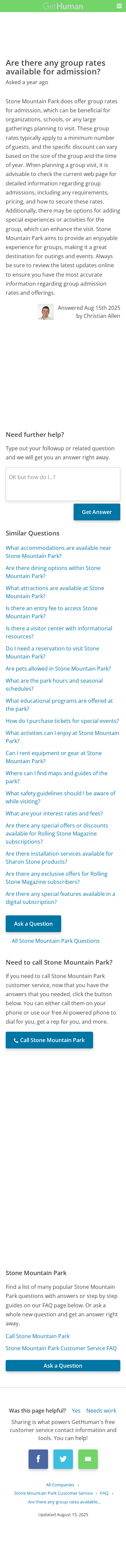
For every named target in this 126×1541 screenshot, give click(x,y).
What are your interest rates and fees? (54, 813)
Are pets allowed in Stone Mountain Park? (58, 668)
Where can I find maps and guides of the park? (57, 777)
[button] (119, 6)
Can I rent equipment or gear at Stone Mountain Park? (54, 757)
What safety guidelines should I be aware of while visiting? (60, 797)
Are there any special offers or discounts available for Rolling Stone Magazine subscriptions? (57, 833)
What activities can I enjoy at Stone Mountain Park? (62, 737)
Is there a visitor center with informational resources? (59, 632)
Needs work (101, 1410)
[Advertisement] (63, 375)
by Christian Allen (98, 316)
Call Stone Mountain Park (38, 1336)
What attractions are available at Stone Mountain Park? (55, 592)
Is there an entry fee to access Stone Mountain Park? (51, 612)
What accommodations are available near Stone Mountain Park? (58, 552)
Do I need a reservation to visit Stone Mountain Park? (52, 652)
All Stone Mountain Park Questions (56, 941)
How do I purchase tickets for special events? (62, 721)
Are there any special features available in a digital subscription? (60, 898)
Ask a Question (33, 923)
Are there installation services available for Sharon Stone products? (59, 857)
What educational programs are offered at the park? (59, 704)
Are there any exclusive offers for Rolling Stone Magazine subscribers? (57, 878)
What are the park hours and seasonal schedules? (54, 684)
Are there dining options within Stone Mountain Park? (53, 572)
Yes (76, 1410)
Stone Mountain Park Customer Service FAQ (61, 1348)
